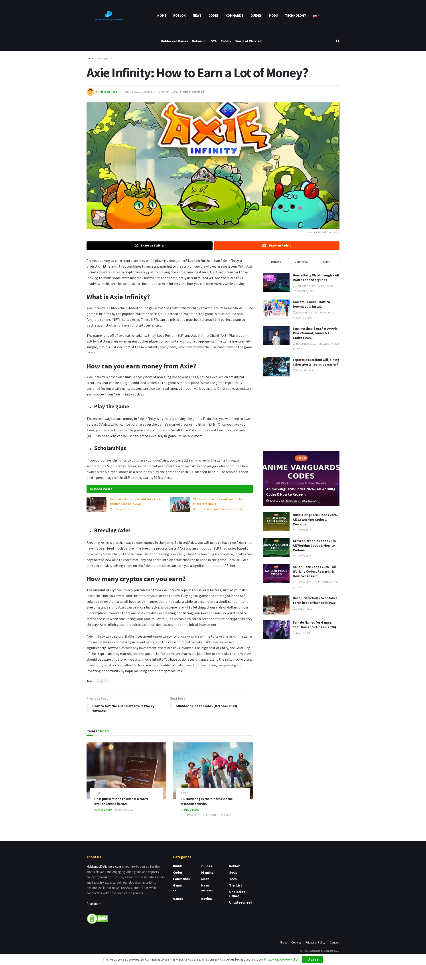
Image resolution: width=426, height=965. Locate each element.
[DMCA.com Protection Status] (98, 918)
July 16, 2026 (303, 530)
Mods (273, 15)
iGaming (207, 872)
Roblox (179, 15)
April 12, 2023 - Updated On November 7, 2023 (151, 92)
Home (161, 15)
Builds (177, 866)
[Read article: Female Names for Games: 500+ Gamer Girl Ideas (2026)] (276, 629)
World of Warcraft (248, 41)
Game (177, 885)
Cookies (296, 942)
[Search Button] (337, 41)
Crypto (101, 681)
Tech (97, 793)
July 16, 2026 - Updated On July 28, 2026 (293, 500)
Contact (334, 942)
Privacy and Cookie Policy (281, 959)
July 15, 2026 (303, 556)
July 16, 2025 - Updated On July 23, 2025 (219, 509)
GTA (214, 41)
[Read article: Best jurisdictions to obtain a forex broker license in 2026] (96, 504)
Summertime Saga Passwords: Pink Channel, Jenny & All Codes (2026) (316, 333)
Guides (256, 15)
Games (184, 793)
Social (233, 872)
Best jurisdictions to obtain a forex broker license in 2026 (136, 501)
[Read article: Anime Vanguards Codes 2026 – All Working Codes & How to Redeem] (301, 478)
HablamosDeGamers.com (104, 866)
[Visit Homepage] (109, 15)
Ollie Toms (191, 809)
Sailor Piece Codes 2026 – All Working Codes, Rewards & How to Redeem (314, 571)
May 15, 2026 (303, 633)
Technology (295, 15)
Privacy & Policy (315, 942)
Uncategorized (105, 58)
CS (174, 890)
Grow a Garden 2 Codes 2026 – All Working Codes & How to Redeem (315, 545)
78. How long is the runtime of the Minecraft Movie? (207, 801)
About (283, 942)
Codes (214, 15)
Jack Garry (104, 809)
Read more (94, 904)
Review (207, 898)
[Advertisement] (301, 413)
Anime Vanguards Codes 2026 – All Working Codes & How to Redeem (300, 492)
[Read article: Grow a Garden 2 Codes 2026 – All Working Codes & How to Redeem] (276, 547)
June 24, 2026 (121, 509)
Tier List (235, 885)
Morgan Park (108, 92)
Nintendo (207, 890)
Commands (234, 15)
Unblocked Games (174, 41)
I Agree (312, 959)
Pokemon (199, 41)
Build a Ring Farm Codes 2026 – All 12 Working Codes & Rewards (316, 519)
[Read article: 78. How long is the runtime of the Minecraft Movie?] (180, 504)
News (197, 15)
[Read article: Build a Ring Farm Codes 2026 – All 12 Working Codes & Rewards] (276, 521)
